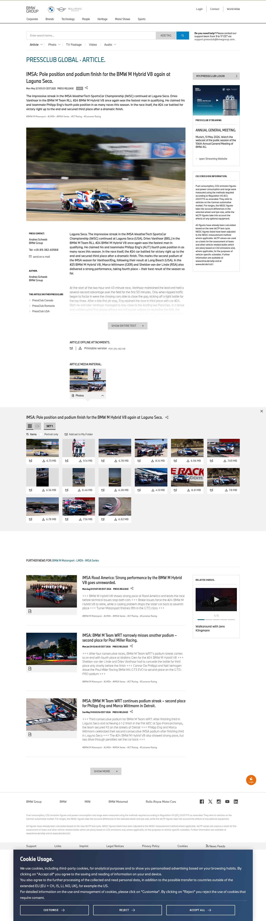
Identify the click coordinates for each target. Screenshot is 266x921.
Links (57, 846)
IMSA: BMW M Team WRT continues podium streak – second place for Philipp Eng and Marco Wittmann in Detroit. (133, 703)
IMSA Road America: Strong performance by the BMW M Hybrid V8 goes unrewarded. (132, 580)
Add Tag (166, 35)
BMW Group (34, 801)
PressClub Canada (42, 300)
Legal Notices (115, 846)
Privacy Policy (150, 846)
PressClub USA (41, 311)
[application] (216, 599)
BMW (63, 801)
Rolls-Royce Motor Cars (161, 801)
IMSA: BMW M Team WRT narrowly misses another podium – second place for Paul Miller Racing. (129, 637)
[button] (216, 599)
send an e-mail (41, 256)
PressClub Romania (43, 305)
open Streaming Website (213, 158)
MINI (87, 801)
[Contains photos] (29, 611)
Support (31, 846)
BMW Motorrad (118, 801)
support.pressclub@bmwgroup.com (215, 39)
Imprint (83, 846)
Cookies (183, 846)
